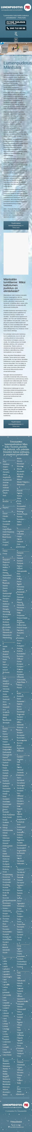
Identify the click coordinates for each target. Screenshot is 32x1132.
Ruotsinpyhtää (22, 740)
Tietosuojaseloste (21, 1111)
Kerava (5, 809)
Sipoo (19, 811)
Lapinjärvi (6, 969)
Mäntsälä (20, 477)
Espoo (5, 527)
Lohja (5, 1021)
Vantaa (19, 994)
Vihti (18, 1027)
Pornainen (20, 638)
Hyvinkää (6, 630)
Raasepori (20, 696)
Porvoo (19, 641)
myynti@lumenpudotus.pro (17, 1127)
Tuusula (19, 929)
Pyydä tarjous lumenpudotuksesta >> (16, 224)
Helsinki (5, 606)
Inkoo (5, 664)
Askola (5, 493)
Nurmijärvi (20, 519)
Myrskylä (20, 474)
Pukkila (19, 648)
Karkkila (6, 770)
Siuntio (19, 817)
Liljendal (6, 1013)
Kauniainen (6, 788)
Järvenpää (6, 723)
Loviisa (5, 1034)
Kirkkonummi (7, 846)
